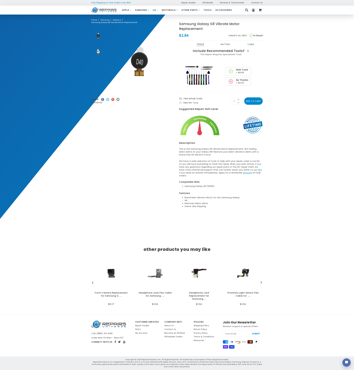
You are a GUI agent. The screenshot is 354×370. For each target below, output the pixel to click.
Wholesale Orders (173, 336)
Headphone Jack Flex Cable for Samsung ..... (155, 294)
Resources (199, 340)
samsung (105, 20)
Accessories (223, 10)
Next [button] (260, 282)
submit (256, 333)
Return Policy (200, 329)
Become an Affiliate (174, 333)
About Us (169, 325)
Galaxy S (117, 20)
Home (94, 20)
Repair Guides (188, 2)
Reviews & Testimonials (232, 2)
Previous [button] (93, 282)
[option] (98, 36)
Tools (208, 10)
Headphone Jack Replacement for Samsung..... (199, 296)
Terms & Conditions (204, 336)
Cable (251, 44)
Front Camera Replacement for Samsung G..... (111, 294)
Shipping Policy (201, 325)
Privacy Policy (201, 333)
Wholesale (207, 2)
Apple (126, 10)
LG (155, 10)
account (247, 172)
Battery (225, 44)
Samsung (141, 10)
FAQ (260, 169)
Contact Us (257, 2)
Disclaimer (96, 102)
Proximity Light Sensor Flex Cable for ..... (243, 294)
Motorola (169, 10)
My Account (141, 333)
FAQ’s (138, 329)
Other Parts (189, 10)
